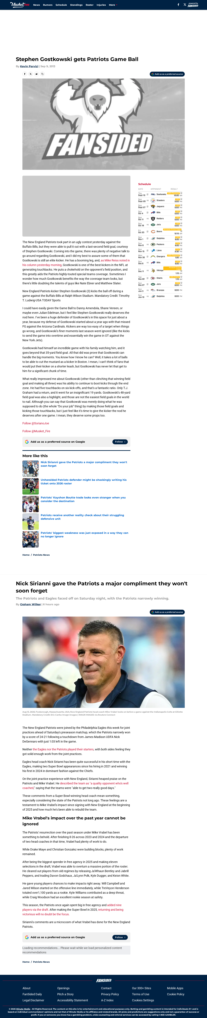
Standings (76, 4)
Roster (89, 4)
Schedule (61, 4)
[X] (185, 4)
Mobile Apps (175, 988)
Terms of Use (140, 994)
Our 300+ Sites (141, 988)
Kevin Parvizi (29, 66)
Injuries (101, 4)
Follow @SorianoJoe (35, 423)
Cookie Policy (175, 994)
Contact (106, 988)
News (36, 4)
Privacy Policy (110, 994)
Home (26, 554)
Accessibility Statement (72, 1000)
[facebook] (178, 4)
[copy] (42, 74)
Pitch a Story (65, 994)
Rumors (47, 4)
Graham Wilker (30, 604)
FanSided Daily (32, 994)
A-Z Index (107, 1000)
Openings (63, 988)
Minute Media (23, 1009)
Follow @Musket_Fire (36, 431)
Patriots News (41, 554)
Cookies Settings (143, 1000)
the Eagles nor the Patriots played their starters (63, 749)
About (26, 988)
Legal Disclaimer (33, 1000)
